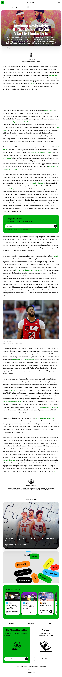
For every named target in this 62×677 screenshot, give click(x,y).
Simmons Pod (53, 7)
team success (14, 390)
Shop (50, 623)
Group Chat (25, 612)
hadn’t (26, 360)
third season (16, 360)
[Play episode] (50, 611)
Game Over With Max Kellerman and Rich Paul (12, 611)
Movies (39, 7)
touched (32, 83)
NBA (21, 7)
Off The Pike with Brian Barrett (44, 610)
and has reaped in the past (34, 183)
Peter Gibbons (48, 110)
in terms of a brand (9, 460)
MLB (30, 7)
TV (35, 7)
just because (53, 75)
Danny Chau (13, 544)
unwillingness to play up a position (46, 407)
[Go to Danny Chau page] (6, 545)
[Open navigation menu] (59, 2)
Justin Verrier (31, 59)
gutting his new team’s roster (12, 401)
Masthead (31, 623)
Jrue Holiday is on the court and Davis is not (21, 122)
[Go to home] (2, 2)
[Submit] (55, 226)
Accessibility (43, 666)
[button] (31, 2)
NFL (26, 7)
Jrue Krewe (7, 158)
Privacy (25, 666)
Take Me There (45, 659)
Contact (11, 623)
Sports (44, 603)
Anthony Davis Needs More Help (41, 152)
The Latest (4, 7)
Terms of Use (19, 666)
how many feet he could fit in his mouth (28, 270)
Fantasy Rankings (13, 7)
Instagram (30, 669)
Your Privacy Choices (33, 666)
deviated (31, 360)
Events (45, 7)
